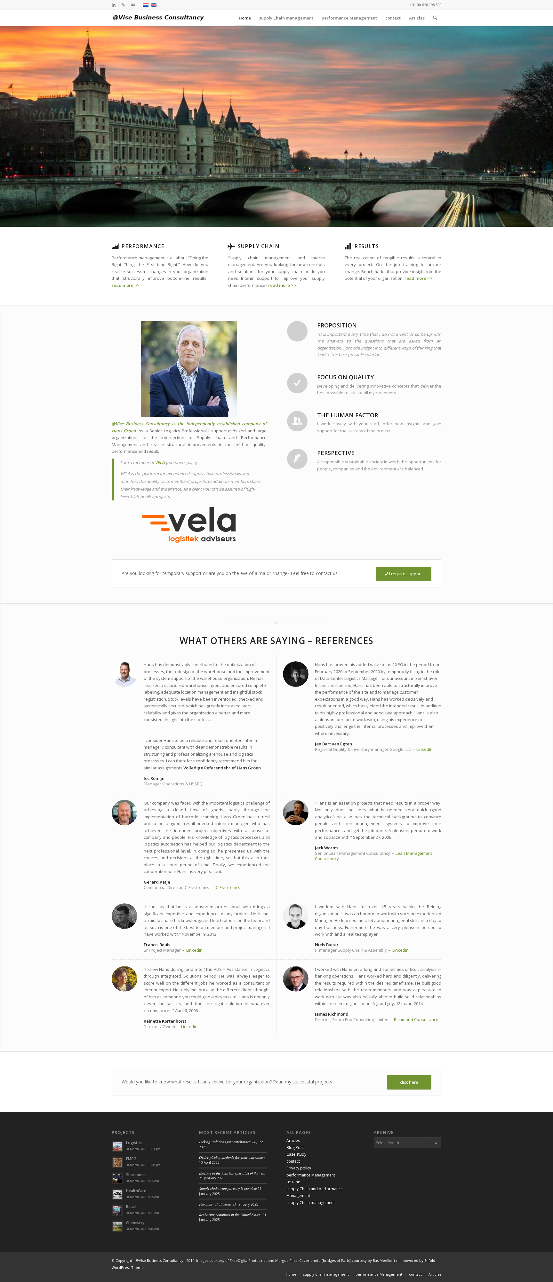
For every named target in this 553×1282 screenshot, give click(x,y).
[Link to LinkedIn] (113, 5)
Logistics (134, 1142)
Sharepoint (136, 1174)
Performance (142, 246)
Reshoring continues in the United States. (230, 1214)
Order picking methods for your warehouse (232, 1157)
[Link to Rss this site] (123, 5)
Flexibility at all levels (215, 1204)
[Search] (435, 18)
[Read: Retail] (117, 1210)
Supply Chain (258, 246)
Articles (293, 1140)
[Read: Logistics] (117, 1146)
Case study (296, 1154)
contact (293, 1161)
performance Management (310, 1175)
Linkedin (194, 950)
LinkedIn (424, 749)
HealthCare (136, 1190)
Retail (131, 1206)
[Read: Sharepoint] (117, 1178)
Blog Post (295, 1147)
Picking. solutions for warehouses (225, 1141)
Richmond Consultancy (416, 1019)
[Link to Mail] (133, 5)
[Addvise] (160, 18)
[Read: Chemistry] (117, 1226)
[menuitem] (245, 18)
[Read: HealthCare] (117, 1194)
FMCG (131, 1158)
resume (293, 1181)
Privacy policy (298, 1168)
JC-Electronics (227, 887)
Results (366, 246)
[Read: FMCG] (117, 1162)
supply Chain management (310, 1202)
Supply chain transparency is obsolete (228, 1188)
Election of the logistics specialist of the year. (233, 1173)
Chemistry (135, 1222)
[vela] (189, 524)
